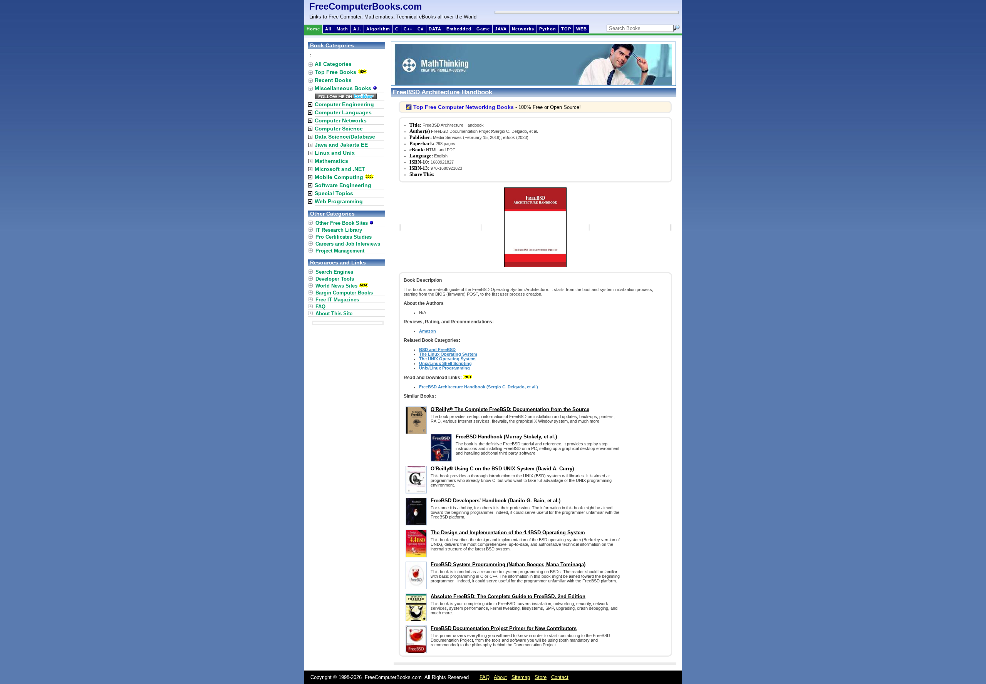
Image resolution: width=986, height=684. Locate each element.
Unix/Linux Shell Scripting (445, 363)
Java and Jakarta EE (341, 145)
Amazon (427, 331)
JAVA (501, 29)
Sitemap (520, 677)
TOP (566, 29)
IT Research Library (338, 230)
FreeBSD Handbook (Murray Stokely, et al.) (506, 437)
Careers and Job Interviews (347, 244)
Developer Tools (334, 279)
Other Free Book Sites (342, 223)
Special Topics (334, 193)
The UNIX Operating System (447, 358)
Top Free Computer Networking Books (463, 107)
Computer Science (339, 128)
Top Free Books (335, 72)
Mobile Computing (339, 177)
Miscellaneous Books (344, 88)
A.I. (357, 29)
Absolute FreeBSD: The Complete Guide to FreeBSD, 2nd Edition (508, 596)
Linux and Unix (335, 153)
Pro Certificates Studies (343, 237)
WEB (581, 29)
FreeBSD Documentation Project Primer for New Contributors (504, 628)
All (328, 29)
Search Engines (334, 272)
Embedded (458, 29)
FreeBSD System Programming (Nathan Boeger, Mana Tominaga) (508, 564)
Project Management (339, 251)
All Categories (333, 64)
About (500, 677)
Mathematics (331, 161)
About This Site (333, 313)
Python (547, 29)
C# (421, 29)
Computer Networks (341, 120)
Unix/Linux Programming (444, 368)
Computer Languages (343, 112)
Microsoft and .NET (340, 169)
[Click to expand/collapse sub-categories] (310, 104)
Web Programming (339, 201)
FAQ (320, 306)
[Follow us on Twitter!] (346, 97)
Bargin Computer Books (344, 293)
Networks (523, 29)
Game (483, 29)
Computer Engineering (344, 104)
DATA (435, 29)
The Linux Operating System (448, 354)
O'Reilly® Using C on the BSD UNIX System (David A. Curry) (502, 469)
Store (541, 677)
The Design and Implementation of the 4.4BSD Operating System (508, 532)
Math (342, 29)
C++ (408, 29)
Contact (559, 677)
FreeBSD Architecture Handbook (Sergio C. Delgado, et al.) (478, 387)
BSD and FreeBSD (437, 349)
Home (313, 29)
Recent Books (333, 80)
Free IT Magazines (337, 300)
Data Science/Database (345, 137)
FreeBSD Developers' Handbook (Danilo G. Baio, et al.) (495, 500)
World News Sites (336, 286)
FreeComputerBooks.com (365, 6)
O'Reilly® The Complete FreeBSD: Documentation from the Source (510, 409)
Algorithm (378, 29)
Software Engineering (343, 185)
